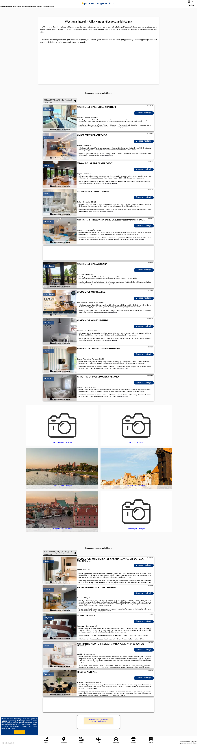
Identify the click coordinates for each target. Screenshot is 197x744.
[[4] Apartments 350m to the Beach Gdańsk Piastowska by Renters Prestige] (60, 655)
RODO (13, 728)
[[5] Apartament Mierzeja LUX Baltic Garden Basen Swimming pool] (60, 231)
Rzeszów (47, 590)
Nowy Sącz (48, 618)
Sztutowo (47, 109)
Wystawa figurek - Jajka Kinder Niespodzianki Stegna (98, 720)
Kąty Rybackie (49, 266)
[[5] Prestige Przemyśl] (60, 683)
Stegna (46, 137)
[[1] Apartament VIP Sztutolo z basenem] (60, 118)
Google (4, 721)
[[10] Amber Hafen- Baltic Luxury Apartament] (60, 388)
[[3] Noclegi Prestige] (60, 626)
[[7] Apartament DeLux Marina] (60, 303)
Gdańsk (46, 646)
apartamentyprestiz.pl (98, 3)
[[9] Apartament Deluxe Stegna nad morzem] (60, 359)
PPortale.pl (11, 743)
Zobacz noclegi (143, 113)
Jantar (46, 194)
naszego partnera (122, 127)
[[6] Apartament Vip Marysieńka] (60, 275)
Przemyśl (47, 674)
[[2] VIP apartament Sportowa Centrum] (60, 598)
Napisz (194, 743)
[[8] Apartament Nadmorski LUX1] (60, 331)
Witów (46, 561)
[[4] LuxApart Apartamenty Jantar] (60, 202)
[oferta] (51, 130)
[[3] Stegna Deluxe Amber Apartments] (60, 174)
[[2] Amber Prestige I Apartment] (60, 146)
